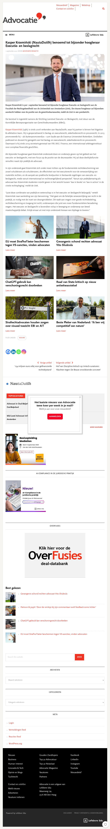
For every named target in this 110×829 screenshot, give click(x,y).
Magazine (74, 5)
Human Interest (15, 764)
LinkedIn (74, 760)
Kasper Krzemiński (14, 130)
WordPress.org (15, 744)
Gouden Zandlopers (48, 755)
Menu (11, 35)
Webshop (86, 5)
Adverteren (13, 793)
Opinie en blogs (15, 772)
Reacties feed (15, 737)
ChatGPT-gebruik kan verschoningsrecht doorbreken (44, 621)
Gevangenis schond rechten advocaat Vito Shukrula (44, 594)
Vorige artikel (46, 363)
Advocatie (24, 19)
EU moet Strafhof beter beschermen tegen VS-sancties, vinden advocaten (54, 634)
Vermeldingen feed (17, 730)
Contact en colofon (65, 9)
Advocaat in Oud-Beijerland (19, 404)
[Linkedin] (13, 351)
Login (11, 723)
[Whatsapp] (18, 351)
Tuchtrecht (13, 777)
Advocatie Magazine (48, 768)
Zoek (80, 657)
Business (12, 760)
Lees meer (10, 250)
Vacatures (43, 772)
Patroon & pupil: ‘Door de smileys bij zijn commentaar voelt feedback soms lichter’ (58, 607)
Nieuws (22, 338)
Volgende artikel (63, 363)
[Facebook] (8, 351)
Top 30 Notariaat (47, 764)
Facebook (75, 755)
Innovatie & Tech (15, 768)
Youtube (74, 768)
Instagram (75, 764)
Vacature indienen (16, 797)
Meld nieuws (14, 789)
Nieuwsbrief (61, 5)
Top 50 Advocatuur (47, 760)
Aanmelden (55, 417)
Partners (43, 777)
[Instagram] (23, 351)
